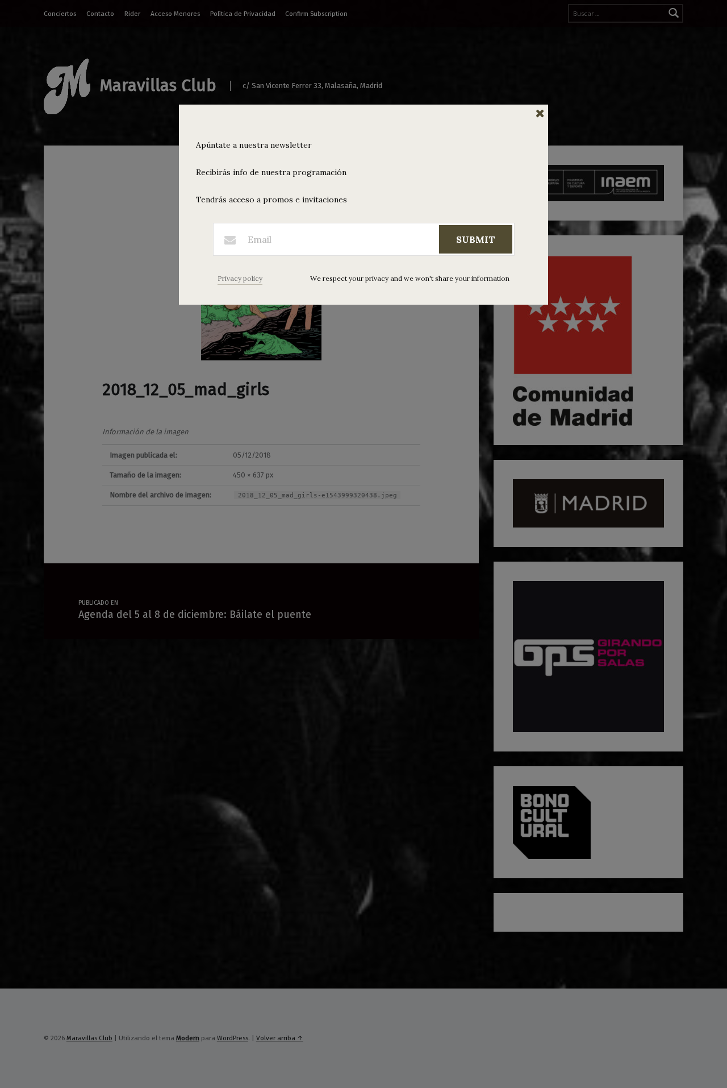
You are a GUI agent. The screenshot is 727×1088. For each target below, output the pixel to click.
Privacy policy (240, 278)
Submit (475, 239)
